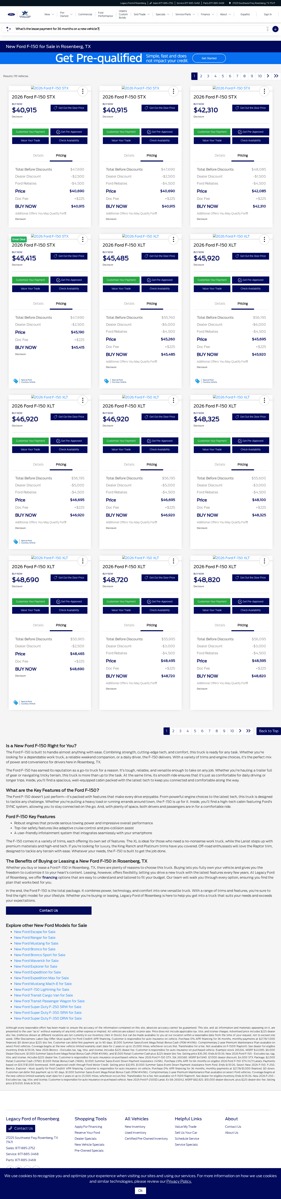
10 (260, 76)
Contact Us (48, 910)
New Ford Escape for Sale (34, 932)
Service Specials (186, 1144)
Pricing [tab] (61, 155)
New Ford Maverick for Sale (36, 961)
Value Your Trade (30, 140)
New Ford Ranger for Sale (34, 938)
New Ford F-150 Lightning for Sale (41, 990)
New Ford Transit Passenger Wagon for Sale (49, 1001)
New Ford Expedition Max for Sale (41, 978)
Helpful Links (188, 1118)
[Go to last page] (276, 76)
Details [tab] (38, 155)
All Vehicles (137, 1118)
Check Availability (69, 140)
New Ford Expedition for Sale (37, 972)
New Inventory (135, 1126)
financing (49, 877)
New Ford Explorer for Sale (35, 966)
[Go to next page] (268, 76)
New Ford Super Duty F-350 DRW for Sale (48, 1018)
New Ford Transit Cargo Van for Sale (43, 995)
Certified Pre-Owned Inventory (146, 1138)
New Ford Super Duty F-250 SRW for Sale (47, 1007)
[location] (230, 3)
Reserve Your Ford (87, 1132)
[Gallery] (140, 58)
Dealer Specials (85, 1138)
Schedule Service (187, 1138)
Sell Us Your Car (186, 1132)
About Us (231, 1132)
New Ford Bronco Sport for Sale (39, 955)
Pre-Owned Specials (89, 1150)
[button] (83, 91)
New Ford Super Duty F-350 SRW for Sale (47, 1013)
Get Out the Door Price (71, 108)
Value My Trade (185, 1126)
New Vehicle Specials (89, 1144)
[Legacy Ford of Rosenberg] (24, 14)
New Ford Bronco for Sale (34, 949)
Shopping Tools (91, 1118)
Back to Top (268, 731)
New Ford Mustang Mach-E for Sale (43, 984)
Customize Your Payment (30, 131)
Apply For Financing (88, 1126)
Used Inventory (135, 1132)
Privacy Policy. (179, 1181)
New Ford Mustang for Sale (36, 943)
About (231, 1118)
